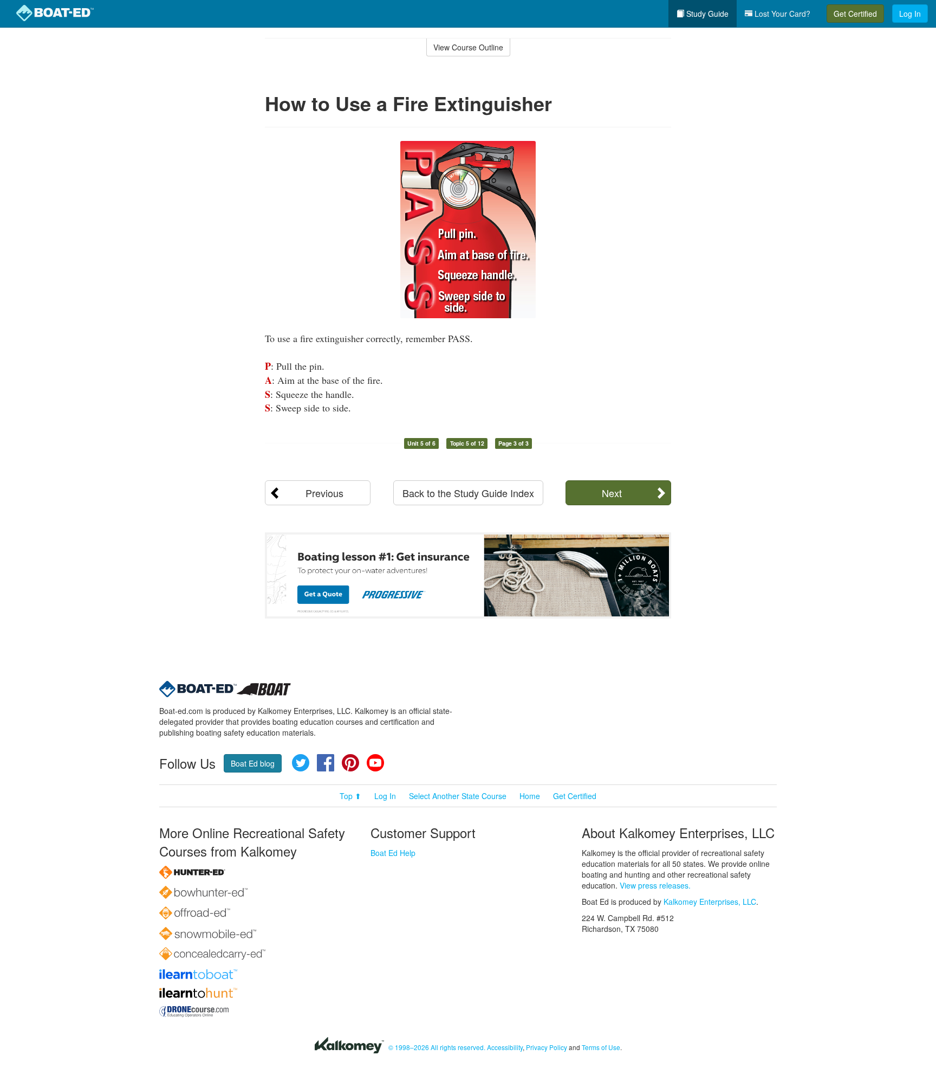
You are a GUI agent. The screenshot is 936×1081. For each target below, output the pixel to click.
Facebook (325, 762)
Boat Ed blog (253, 763)
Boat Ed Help (392, 852)
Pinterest (350, 762)
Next (612, 493)
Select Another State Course (457, 795)
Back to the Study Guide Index (468, 493)
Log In (910, 13)
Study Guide (706, 13)
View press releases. (655, 885)
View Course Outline (468, 47)
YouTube (375, 762)
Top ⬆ (350, 795)
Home (529, 795)
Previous (324, 493)
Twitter (300, 762)
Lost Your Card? (781, 13)
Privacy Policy (546, 1047)
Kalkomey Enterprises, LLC (710, 901)
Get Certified (855, 13)
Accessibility (505, 1047)
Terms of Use (601, 1047)
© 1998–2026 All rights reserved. (436, 1047)
